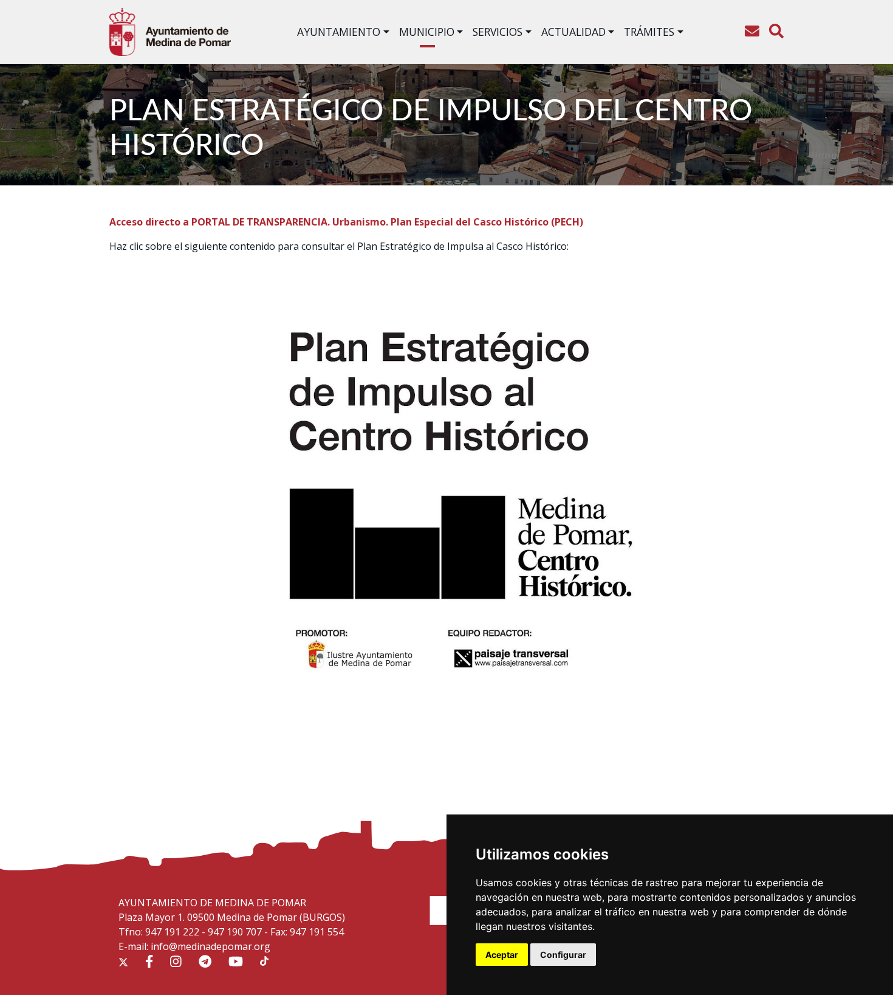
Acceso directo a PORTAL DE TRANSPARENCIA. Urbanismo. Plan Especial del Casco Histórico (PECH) (346, 222)
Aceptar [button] (501, 954)
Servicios (497, 31)
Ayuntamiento (338, 31)
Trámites (649, 31)
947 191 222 (172, 931)
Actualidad (573, 31)
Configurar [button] (563, 954)
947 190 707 (235, 931)
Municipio (426, 31)
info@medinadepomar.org (210, 946)
